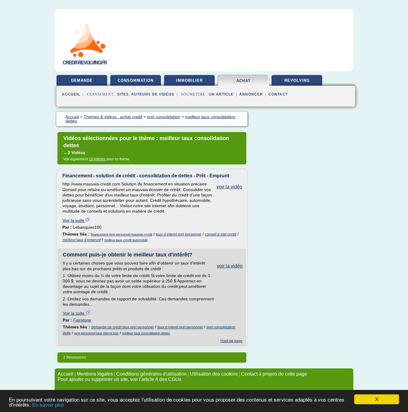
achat (243, 81)
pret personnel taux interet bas (96, 333)
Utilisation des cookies (214, 373)
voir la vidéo (229, 186)
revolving (297, 80)
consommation (136, 80)
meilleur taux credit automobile (126, 240)
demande (82, 80)
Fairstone (82, 320)
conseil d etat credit (220, 234)
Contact (278, 94)
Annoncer (251, 94)
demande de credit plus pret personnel (122, 327)
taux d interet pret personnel (178, 234)
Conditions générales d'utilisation (151, 373)
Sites (123, 94)
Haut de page (231, 341)
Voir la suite (73, 220)
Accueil (71, 94)
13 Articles (97, 159)
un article (221, 94)
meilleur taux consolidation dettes (146, 333)
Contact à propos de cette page (274, 373)
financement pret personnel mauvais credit (121, 234)
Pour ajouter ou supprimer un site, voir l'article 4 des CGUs (119, 379)
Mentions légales (95, 373)
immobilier (189, 80)
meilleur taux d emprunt (81, 240)
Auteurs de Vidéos (152, 94)
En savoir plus (48, 405)
